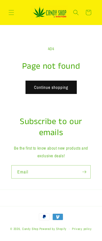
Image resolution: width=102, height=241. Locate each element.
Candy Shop (30, 229)
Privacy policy (82, 229)
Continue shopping (51, 87)
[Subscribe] (84, 172)
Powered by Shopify (53, 229)
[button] (11, 12)
